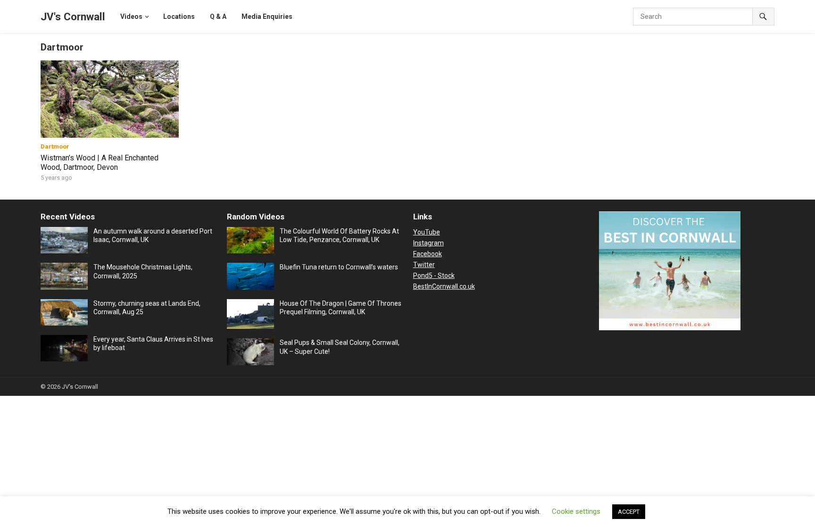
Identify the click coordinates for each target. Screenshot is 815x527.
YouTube (426, 232)
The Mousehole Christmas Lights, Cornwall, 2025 (142, 271)
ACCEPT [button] (629, 511)
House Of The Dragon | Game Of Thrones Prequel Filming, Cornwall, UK (340, 308)
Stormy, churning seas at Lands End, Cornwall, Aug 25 (146, 308)
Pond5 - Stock (434, 275)
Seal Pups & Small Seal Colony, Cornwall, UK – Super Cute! (339, 347)
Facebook (427, 254)
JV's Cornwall (73, 16)
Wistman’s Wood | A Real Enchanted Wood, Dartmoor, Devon (99, 162)
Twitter (424, 264)
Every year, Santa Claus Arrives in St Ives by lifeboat (153, 343)
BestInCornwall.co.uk (444, 286)
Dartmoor (55, 146)
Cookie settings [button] (576, 511)
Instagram (428, 243)
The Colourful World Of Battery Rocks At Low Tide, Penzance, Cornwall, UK (339, 235)
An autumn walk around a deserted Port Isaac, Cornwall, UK (152, 235)
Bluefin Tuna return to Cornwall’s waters (339, 267)
